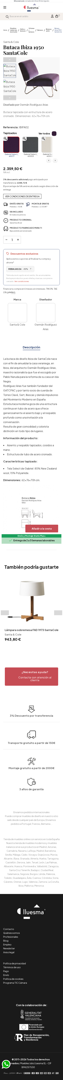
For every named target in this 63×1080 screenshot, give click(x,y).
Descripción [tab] (31, 347)
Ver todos (44, 133)
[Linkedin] (32, 991)
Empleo (7, 944)
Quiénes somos (11, 932)
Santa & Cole (11, 42)
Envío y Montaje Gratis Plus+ (32, 536)
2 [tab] (30, 648)
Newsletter (9, 948)
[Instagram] (39, 991)
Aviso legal (8, 952)
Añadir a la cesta (42, 528)
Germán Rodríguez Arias (34, 104)
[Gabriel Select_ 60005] (49, 145)
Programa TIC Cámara (15, 982)
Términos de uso (12, 967)
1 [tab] (26, 648)
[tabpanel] (31, 609)
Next (9, 97)
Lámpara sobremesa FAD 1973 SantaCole (31, 630)
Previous (9, 59)
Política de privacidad (14, 963)
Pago (6, 971)
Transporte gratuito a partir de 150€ (31, 743)
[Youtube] (46, 991)
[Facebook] (17, 991)
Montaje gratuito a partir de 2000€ (32, 768)
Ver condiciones (21, 281)
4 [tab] (36, 648)
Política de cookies (13, 978)
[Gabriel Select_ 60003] (30, 145)
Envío (6, 975)
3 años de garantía (31, 789)
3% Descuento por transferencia (31, 715)
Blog (5, 940)
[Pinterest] (24, 991)
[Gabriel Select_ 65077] (11, 145)
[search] (7, 16)
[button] (31, 676)
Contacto (8, 929)
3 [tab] (33, 648)
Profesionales (10, 936)
